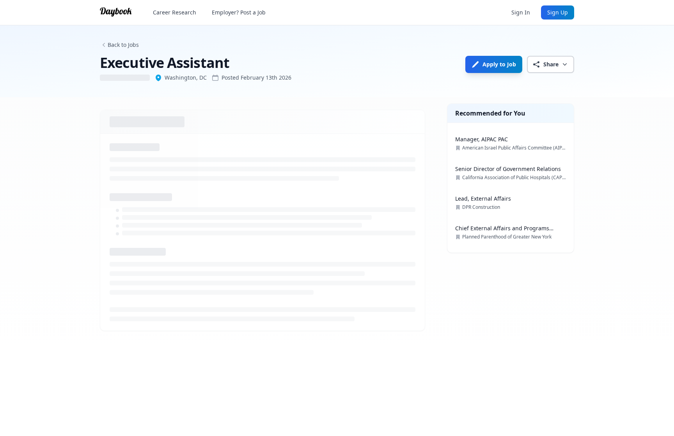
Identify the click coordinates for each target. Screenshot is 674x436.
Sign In (520, 12)
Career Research (174, 12)
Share (551, 64)
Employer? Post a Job (239, 12)
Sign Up (557, 12)
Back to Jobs (123, 44)
